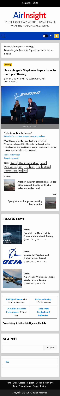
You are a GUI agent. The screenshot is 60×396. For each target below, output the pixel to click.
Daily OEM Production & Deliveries (43, 312)
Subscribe (56, 36)
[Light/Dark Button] (45, 35)
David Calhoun (10, 166)
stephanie (46, 166)
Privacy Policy (39, 386)
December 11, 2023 (37, 79)
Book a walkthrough (12, 154)
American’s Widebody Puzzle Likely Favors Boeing (39, 278)
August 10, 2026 (33, 284)
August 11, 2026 (33, 262)
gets (20, 166)
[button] (3, 36)
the (20, 170)
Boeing (8, 64)
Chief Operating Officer (29, 162)
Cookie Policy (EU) (44, 382)
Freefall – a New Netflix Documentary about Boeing (38, 234)
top (25, 170)
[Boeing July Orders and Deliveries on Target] (12, 256)
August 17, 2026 (33, 240)
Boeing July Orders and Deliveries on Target (36, 256)
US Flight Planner (14, 299)
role (38, 166)
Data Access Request (23, 382)
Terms (8, 382)
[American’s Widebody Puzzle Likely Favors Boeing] (12, 278)
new (26, 166)
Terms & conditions (22, 386)
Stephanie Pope (10, 170)
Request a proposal (11, 158)
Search (10, 338)
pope (32, 166)
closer (43, 162)
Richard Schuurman (15, 79)
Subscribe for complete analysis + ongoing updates (24, 136)
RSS (7, 361)
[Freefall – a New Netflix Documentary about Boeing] (12, 234)
